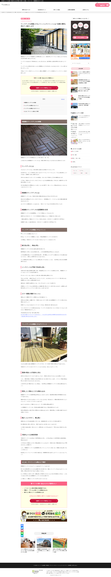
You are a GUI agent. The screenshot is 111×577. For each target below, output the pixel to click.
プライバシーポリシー (53, 565)
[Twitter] (44, 528)
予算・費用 (74, 154)
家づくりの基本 (75, 151)
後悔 (81, 173)
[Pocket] (44, 530)
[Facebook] (44, 525)
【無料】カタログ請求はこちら (43, 88)
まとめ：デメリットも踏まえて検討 (31, 111)
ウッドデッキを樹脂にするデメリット (32, 108)
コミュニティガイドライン (62, 565)
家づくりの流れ (57, 9)
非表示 (62, 99)
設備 (86, 173)
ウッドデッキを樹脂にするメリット (31, 105)
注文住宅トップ (4, 12)
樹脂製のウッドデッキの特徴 (30, 102)
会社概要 (43, 565)
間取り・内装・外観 (18, 12)
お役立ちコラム (86, 9)
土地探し (74, 161)
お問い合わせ (74, 565)
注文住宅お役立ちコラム (10, 12)
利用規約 (47, 565)
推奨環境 (69, 565)
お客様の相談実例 (71, 9)
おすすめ (81, 170)
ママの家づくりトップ (37, 565)
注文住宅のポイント (42, 9)
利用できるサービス (26, 9)
